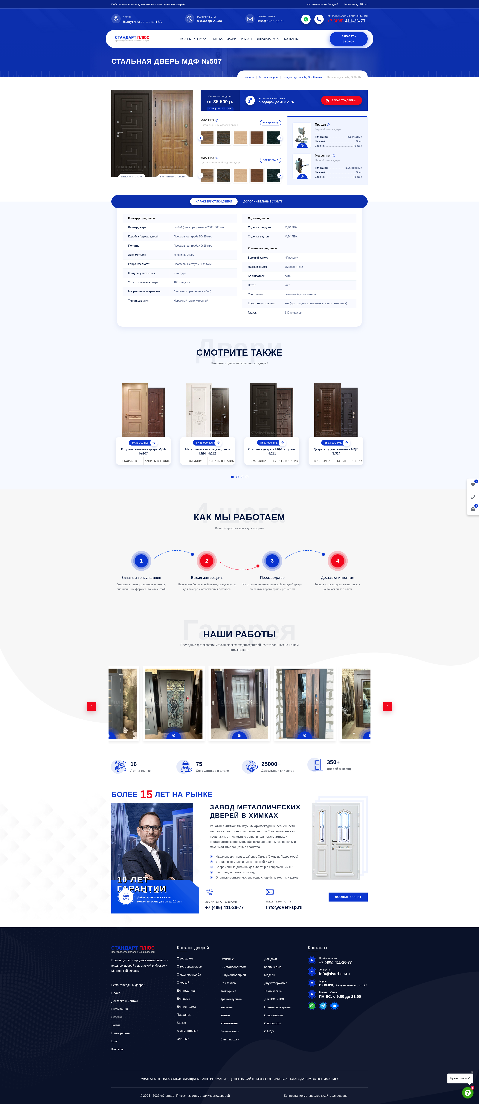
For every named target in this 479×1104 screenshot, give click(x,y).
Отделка (216, 38)
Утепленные (229, 1023)
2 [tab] (237, 477)
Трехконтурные (231, 999)
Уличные (226, 1007)
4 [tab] (247, 477)
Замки (231, 38)
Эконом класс (230, 1031)
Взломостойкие (187, 1030)
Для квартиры (186, 990)
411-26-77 (346, 21)
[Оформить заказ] (473, 497)
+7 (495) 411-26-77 (224, 907)
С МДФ (269, 1031)
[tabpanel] (143, 422)
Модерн (269, 975)
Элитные (183, 1038)
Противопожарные (277, 1007)
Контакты (291, 38)
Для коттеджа (186, 1006)
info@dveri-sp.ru (270, 21)
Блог (114, 1041)
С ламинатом (273, 1015)
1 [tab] (232, 477)
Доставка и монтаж (124, 1001)
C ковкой (183, 982)
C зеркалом (185, 958)
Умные (225, 1015)
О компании (119, 1009)
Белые (181, 1022)
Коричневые (272, 967)
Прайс (115, 993)
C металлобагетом (233, 967)
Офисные (227, 959)
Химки (127, 17)
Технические (273, 991)
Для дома (183, 998)
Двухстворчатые (275, 983)
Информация (266, 38)
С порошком (272, 1023)
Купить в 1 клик (157, 460)
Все (269, 122)
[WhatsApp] (306, 19)
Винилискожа (229, 1039)
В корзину (129, 460)
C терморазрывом (189, 966)
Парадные (184, 1014)
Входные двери (191, 38)
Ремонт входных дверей (128, 985)
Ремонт (246, 38)
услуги (263, 201)
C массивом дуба (189, 974)
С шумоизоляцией (233, 975)
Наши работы (120, 1033)
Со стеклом (228, 983)
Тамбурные (228, 991)
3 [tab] (242, 477)
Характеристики (214, 201)
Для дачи (270, 959)
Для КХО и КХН (274, 999)
